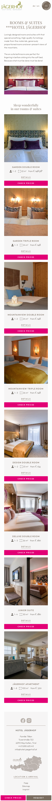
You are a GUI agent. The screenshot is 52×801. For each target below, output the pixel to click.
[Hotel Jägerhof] (12, 5)
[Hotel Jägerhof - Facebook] (23, 720)
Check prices (13, 798)
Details (26, 177)
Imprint (26, 789)
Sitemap (26, 786)
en (38, 6)
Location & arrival (26, 777)
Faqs (26, 783)
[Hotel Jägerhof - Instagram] (29, 720)
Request (39, 798)
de (34, 6)
